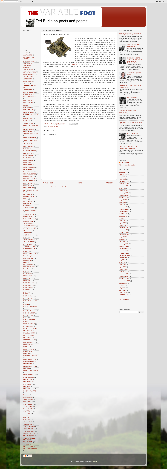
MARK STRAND (28, 287)
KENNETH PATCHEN (29, 253)
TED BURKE (125, 162)
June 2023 (122, 202)
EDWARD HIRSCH (29, 178)
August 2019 (123, 283)
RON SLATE (27, 386)
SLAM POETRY (28, 401)
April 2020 (122, 267)
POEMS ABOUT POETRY (28, 352)
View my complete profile (127, 165)
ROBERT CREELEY (29, 375)
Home (79, 183)
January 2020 (123, 271)
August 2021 (123, 237)
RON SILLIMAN (28, 384)
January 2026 (123, 174)
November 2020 (124, 251)
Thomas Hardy (27, 422)
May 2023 (122, 204)
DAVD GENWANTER (29, 151)
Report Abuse (124, 300)
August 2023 (123, 200)
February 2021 (124, 244)
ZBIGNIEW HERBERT (30, 449)
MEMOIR (26, 304)
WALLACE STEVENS (29, 433)
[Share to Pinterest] (77, 124)
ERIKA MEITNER (28, 188)
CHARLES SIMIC (28, 131)
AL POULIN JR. (28, 63)
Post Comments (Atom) (58, 187)
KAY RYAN (26, 251)
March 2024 (123, 190)
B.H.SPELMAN (27, 94)
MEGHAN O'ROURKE (30, 300)
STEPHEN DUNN (28, 404)
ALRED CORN (27, 79)
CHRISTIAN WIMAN (29, 138)
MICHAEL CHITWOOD (30, 307)
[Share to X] (73, 124)
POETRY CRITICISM (29, 359)
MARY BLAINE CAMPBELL (27, 292)
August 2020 (123, 257)
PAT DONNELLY (28, 326)
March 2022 (123, 225)
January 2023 (123, 207)
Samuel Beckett (28, 397)
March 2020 (123, 269)
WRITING (26, 444)
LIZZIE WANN (27, 273)
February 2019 (124, 294)
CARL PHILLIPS (28, 118)
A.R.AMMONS (27, 55)
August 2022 (123, 216)
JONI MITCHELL (28, 244)
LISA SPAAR (27, 271)
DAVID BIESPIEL (28, 155)
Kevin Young (27, 256)
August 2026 (123, 172)
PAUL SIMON (27, 337)
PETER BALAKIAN (29, 340)
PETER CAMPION (29, 342)
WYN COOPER (28, 446)
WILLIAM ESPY (28, 442)
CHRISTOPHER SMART (30, 140)
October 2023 (123, 197)
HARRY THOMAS (28, 216)
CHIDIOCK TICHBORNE (30, 134)
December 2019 (124, 274)
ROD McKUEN (27, 379)
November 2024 (124, 186)
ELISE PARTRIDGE (29, 181)
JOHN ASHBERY (28, 242)
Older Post (110, 183)
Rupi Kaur (26, 395)
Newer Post (48, 183)
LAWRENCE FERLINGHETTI (28, 263)
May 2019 (122, 288)
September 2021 (124, 234)
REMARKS (26, 368)
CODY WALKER (28, 146)
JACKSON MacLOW (29, 225)
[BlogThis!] (71, 124)
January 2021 (123, 246)
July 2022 (122, 218)
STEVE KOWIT (28, 408)
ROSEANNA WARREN (30, 391)
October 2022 (123, 213)
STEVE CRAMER (28, 406)
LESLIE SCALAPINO (29, 266)
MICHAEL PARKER (29, 313)
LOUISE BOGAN (28, 276)
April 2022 (122, 223)
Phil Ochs (26, 347)
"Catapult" (75, 64)
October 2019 (123, 278)
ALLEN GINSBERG (29, 76)
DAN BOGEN (27, 148)
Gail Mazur (26, 205)
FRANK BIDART (28, 201)
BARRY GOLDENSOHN (30, 97)
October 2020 (123, 253)
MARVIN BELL (27, 290)
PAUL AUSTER (27, 330)
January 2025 (123, 183)
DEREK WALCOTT (29, 167)
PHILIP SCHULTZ (28, 349)
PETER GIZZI (27, 344)
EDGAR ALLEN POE (29, 174)
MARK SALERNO (28, 285)
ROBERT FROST (28, 377)
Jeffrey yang (27, 232)
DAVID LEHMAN (28, 160)
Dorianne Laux (27, 169)
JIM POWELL (27, 237)
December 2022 (124, 209)
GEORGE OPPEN (28, 214)
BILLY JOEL (27, 105)
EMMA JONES (27, 185)
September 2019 (124, 281)
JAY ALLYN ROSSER (29, 228)
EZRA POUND (27, 194)
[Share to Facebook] (75, 124)
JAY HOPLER (27, 230)
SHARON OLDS (28, 399)
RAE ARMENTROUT (29, 366)
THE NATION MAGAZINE (27, 418)
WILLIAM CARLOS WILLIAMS (29, 438)
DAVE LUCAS (27, 153)
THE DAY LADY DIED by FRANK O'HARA (134, 45)
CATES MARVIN (28, 123)
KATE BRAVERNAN (29, 249)
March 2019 (123, 292)
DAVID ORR (27, 162)
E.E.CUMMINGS (28, 171)
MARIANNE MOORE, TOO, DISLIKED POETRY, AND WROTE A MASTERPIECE (135, 60)
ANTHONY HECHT (29, 92)
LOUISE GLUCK (28, 278)
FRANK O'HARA (28, 203)
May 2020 (122, 264)
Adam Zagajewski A (29, 61)
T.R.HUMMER (27, 413)
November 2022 (124, 211)
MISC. (25, 317)
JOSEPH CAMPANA (29, 246)
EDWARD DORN (28, 176)
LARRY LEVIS (27, 260)
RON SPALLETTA (28, 388)
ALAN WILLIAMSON (29, 72)
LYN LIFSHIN (27, 280)
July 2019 (122, 285)
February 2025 (124, 181)
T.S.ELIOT (26, 415)
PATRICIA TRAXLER (29, 328)
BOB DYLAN (27, 107)
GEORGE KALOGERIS (30, 210)
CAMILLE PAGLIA (28, 112)
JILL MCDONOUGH (29, 235)
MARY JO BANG (28, 296)
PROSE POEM (27, 364)
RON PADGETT (28, 381)
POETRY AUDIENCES (30, 355)
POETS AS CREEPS (29, 361)
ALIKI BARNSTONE (29, 74)
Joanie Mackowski (29, 239)
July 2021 (122, 239)
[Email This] (70, 124)
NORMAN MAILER (29, 324)
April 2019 (122, 290)
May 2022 (122, 220)
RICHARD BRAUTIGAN (30, 371)
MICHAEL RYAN (28, 315)
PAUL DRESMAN (28, 335)
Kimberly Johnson (53, 126)
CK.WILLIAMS (27, 144)
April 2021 (122, 241)
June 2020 (122, 262)
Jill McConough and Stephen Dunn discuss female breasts (130, 34)
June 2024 (122, 188)
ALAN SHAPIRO (28, 70)
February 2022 (124, 227)
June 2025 (122, 179)
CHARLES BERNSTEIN (30, 125)
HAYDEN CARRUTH (29, 219)
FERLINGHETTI (132, 97)
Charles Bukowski (28, 129)
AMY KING (26, 83)
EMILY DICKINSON (29, 183)
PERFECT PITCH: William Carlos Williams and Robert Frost (129, 147)
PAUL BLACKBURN (29, 333)
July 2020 (122, 260)
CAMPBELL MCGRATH (30, 114)
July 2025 (122, 176)
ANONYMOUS (27, 90)
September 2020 (124, 255)
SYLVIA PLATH (27, 411)
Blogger (94, 461)
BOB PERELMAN (28, 110)
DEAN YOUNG (27, 164)
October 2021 (123, 232)
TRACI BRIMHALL (29, 429)
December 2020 (124, 248)
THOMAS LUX (27, 424)
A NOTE (25, 53)
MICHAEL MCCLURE (29, 310)
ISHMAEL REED (28, 221)
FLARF (25, 199)
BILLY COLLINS (28, 103)
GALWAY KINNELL (29, 208)
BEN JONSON (27, 100)
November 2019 (124, 276)
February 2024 (124, 193)
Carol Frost (26, 121)
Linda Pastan (27, 269)
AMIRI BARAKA (28, 81)
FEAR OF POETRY (29, 196)
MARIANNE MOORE (29, 283)
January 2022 (123, 230)
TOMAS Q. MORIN (29, 426)
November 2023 (124, 195)
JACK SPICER (27, 223)
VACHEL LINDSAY (29, 431)
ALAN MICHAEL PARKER (28, 66)
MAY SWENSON (28, 298)
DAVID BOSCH (27, 158)
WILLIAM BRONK (28, 436)
